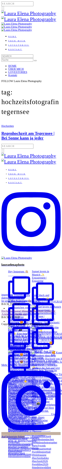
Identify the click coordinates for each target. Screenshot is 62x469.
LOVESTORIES (18, 45)
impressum (7, 294)
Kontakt (15, 49)
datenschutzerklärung (12, 297)
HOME (12, 36)
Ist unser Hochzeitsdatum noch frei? (20, 300)
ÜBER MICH (17, 41)
